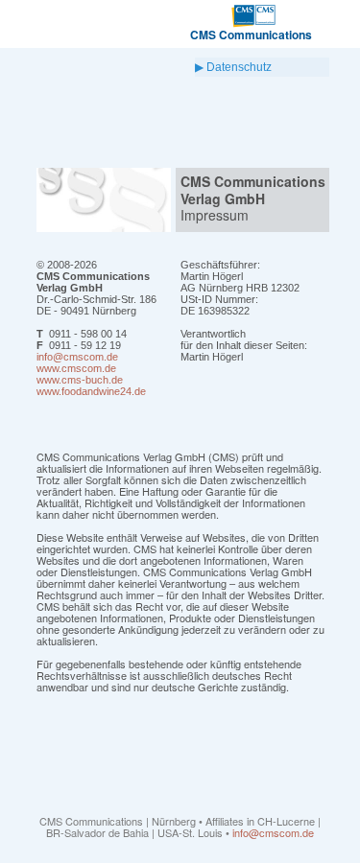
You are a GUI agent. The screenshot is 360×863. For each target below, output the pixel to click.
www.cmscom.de (76, 368)
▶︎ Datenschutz (233, 67)
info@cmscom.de (273, 832)
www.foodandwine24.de (91, 391)
